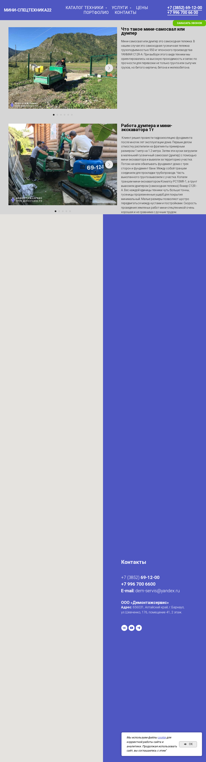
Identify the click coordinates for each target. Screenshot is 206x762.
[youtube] (132, 628)
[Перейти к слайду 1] (54, 115)
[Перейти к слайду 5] (68, 115)
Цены (142, 7)
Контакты (125, 12)
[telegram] (139, 628)
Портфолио (96, 12)
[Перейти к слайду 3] (61, 115)
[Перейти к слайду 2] (57, 115)
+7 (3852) (131, 577)
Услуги (120, 7)
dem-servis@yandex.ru (157, 590)
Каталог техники (85, 7)
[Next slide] (109, 68)
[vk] (124, 628)
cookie (162, 737)
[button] (189, 23)
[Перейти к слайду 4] (64, 115)
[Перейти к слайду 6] (72, 115)
